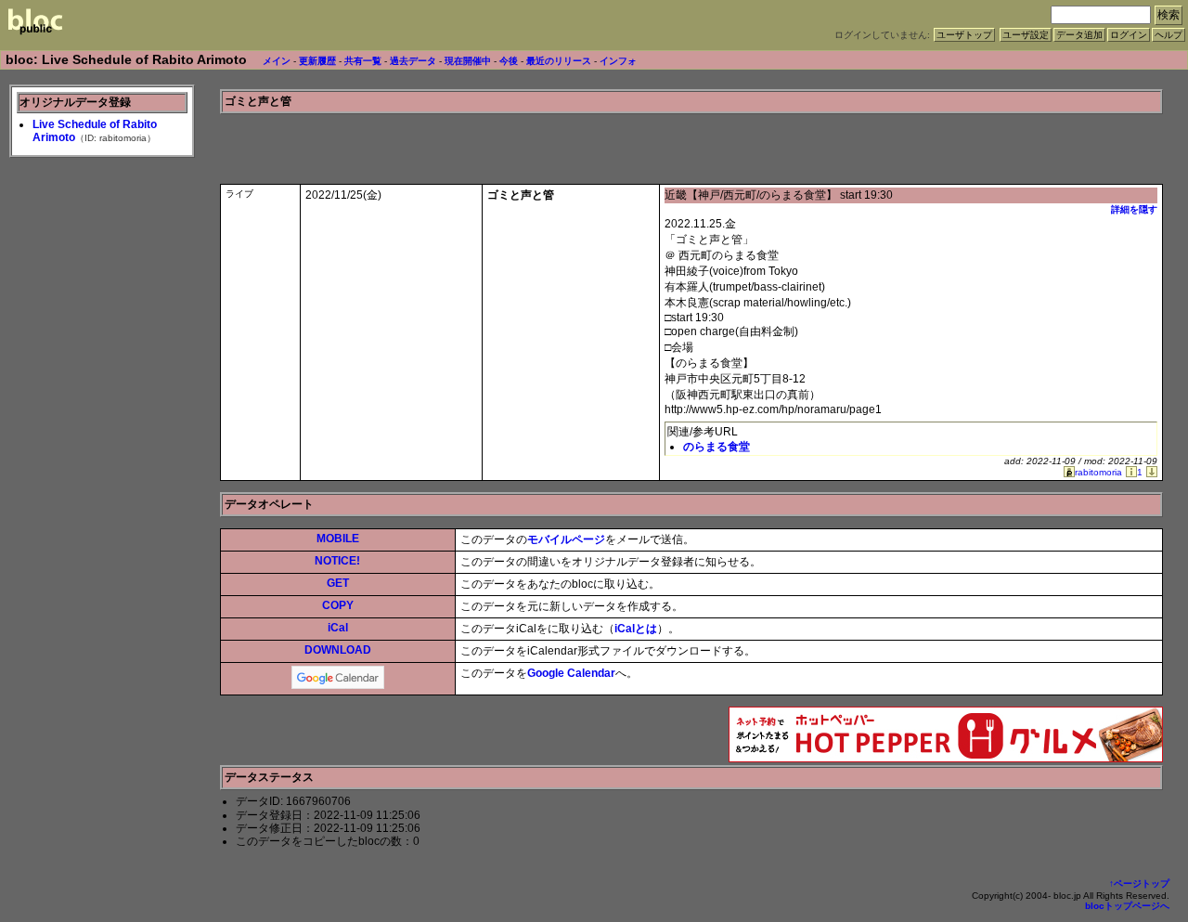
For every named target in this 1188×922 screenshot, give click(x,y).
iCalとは (635, 628)
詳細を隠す (1134, 209)
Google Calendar (571, 673)
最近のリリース (558, 61)
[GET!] (1150, 472)
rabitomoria (1098, 472)
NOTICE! (337, 560)
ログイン (1128, 35)
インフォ (618, 61)
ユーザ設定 (1025, 35)
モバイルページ (566, 539)
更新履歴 (317, 61)
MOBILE (337, 538)
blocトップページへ (1127, 906)
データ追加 (1079, 35)
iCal (338, 627)
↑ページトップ (1139, 883)
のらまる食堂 (716, 446)
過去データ (413, 61)
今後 (508, 61)
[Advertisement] (946, 142)
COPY (338, 605)
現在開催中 (468, 61)
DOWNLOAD (337, 649)
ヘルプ (1168, 35)
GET (338, 583)
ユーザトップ (964, 35)
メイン (277, 61)
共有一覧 (362, 61)
